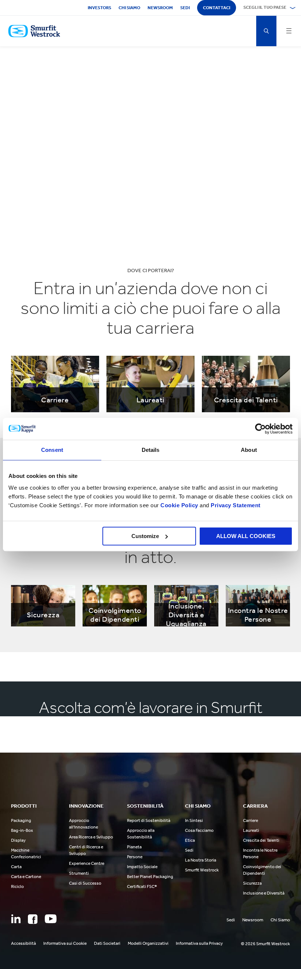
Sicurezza (252, 883)
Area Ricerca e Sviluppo (91, 837)
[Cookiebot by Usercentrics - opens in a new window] (260, 428)
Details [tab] (151, 450)
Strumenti (79, 873)
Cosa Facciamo (199, 830)
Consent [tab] (52, 450)
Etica (190, 840)
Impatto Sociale (142, 866)
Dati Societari (107, 943)
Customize (145, 536)
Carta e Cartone (26, 876)
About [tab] (249, 450)
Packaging (21, 820)
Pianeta (134, 846)
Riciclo (17, 886)
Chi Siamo (280, 919)
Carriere (250, 820)
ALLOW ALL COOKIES (245, 536)
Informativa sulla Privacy (199, 943)
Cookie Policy (179, 505)
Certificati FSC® (142, 886)
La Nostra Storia (200, 860)
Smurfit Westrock (202, 870)
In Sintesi (194, 820)
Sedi (185, 7)
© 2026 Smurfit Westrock (265, 943)
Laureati (251, 830)
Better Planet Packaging (150, 876)
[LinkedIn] (16, 918)
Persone (134, 856)
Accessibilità (23, 943)
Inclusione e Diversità (263, 893)
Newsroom (160, 7)
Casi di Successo (85, 883)
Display (18, 840)
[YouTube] (51, 918)
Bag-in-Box (22, 830)
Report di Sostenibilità (148, 820)
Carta (16, 866)
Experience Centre (86, 863)
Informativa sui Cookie (65, 943)
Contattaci (216, 7)
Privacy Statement (235, 505)
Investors (99, 7)
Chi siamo (129, 7)
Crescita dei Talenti (261, 840)
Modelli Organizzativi (148, 943)
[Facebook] (32, 919)
